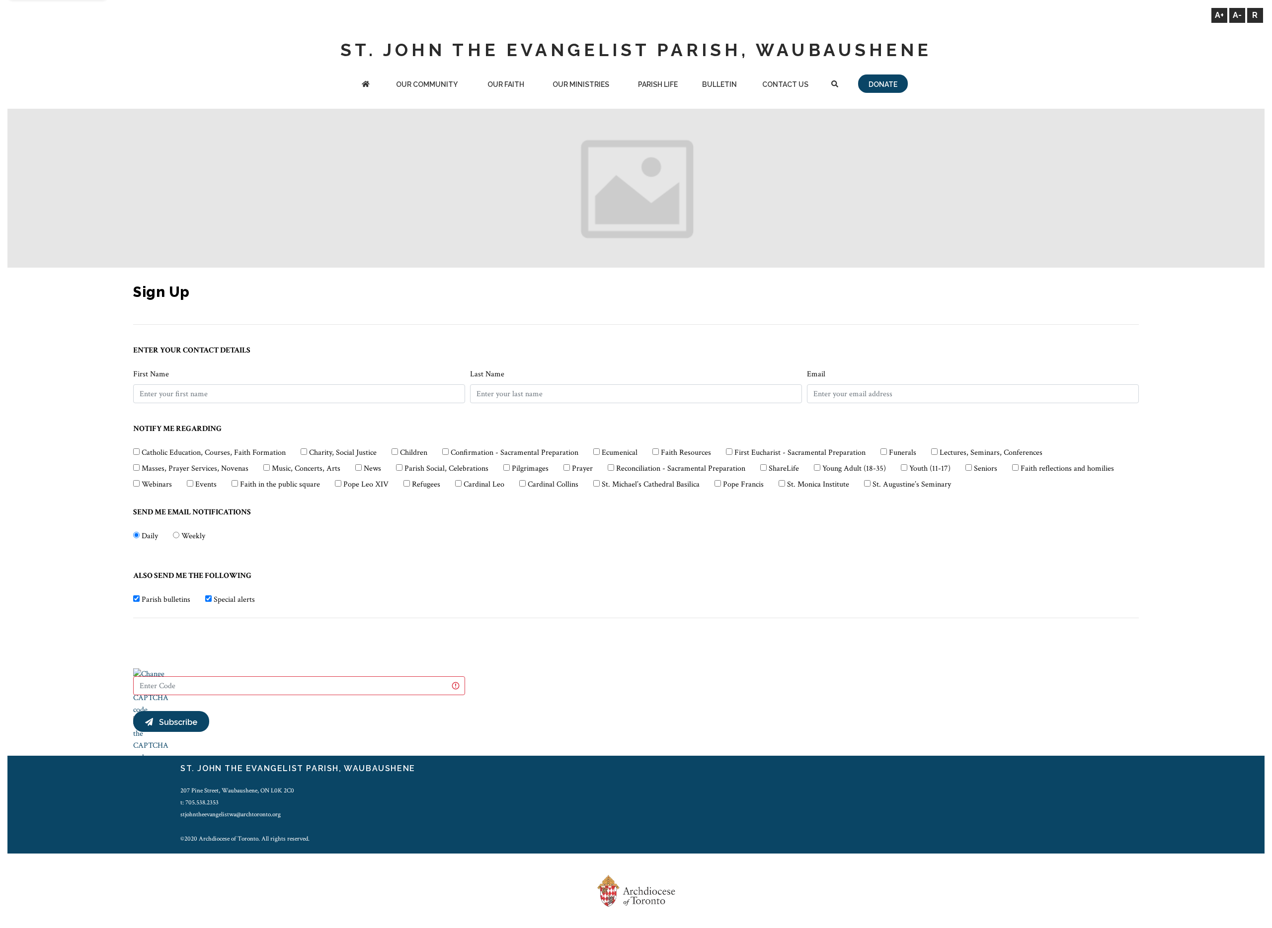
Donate (883, 84)
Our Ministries (581, 84)
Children (413, 452)
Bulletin (719, 84)
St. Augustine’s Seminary (912, 484)
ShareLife (784, 468)
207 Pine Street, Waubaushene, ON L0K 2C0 (237, 790)
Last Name (487, 374)
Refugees (426, 484)
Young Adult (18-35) (854, 468)
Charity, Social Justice (343, 452)
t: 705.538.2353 (199, 802)
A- (1237, 15)
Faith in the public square (280, 484)
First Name (151, 374)
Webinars (157, 484)
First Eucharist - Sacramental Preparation (800, 452)
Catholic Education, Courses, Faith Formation (214, 452)
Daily (150, 536)
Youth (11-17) (930, 468)
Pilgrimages (530, 468)
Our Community (427, 84)
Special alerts (234, 599)
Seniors (985, 468)
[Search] (834, 85)
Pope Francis (743, 484)
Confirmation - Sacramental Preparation (514, 452)
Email (816, 374)
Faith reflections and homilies (1067, 468)
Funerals (902, 452)
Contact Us (785, 84)
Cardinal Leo (484, 484)
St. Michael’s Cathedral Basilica (651, 484)
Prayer (582, 468)
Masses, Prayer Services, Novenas (195, 468)
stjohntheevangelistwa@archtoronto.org (230, 814)
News (372, 468)
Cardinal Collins (553, 484)
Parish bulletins (166, 599)
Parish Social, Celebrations (446, 468)
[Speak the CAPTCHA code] (150, 739)
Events (206, 484)
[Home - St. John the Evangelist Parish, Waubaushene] (366, 85)
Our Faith (505, 84)
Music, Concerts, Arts (306, 468)
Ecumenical (619, 452)
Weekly (193, 536)
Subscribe (175, 722)
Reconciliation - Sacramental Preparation (680, 468)
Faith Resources (686, 452)
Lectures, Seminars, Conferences (991, 452)
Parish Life (658, 84)
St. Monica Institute (818, 484)
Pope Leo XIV (366, 484)
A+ (1219, 15)
